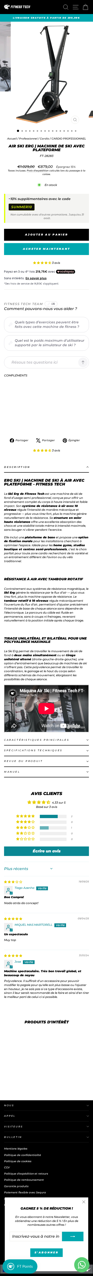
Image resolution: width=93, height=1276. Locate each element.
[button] (42, 263)
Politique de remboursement (24, 1179)
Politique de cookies (17, 1161)
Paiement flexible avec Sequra (25, 1192)
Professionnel (28, 138)
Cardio (44, 138)
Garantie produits (16, 1186)
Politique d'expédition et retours (26, 1173)
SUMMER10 (21, 207)
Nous (9, 1105)
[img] (13, 882)
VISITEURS (13, 1126)
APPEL (10, 1116)
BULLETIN (13, 1137)
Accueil (12, 138)
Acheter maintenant (46, 248)
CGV (7, 1167)
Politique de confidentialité (22, 1155)
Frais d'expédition (38, 170)
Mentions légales (15, 1148)
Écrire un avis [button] (47, 851)
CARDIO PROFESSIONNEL (69, 138)
